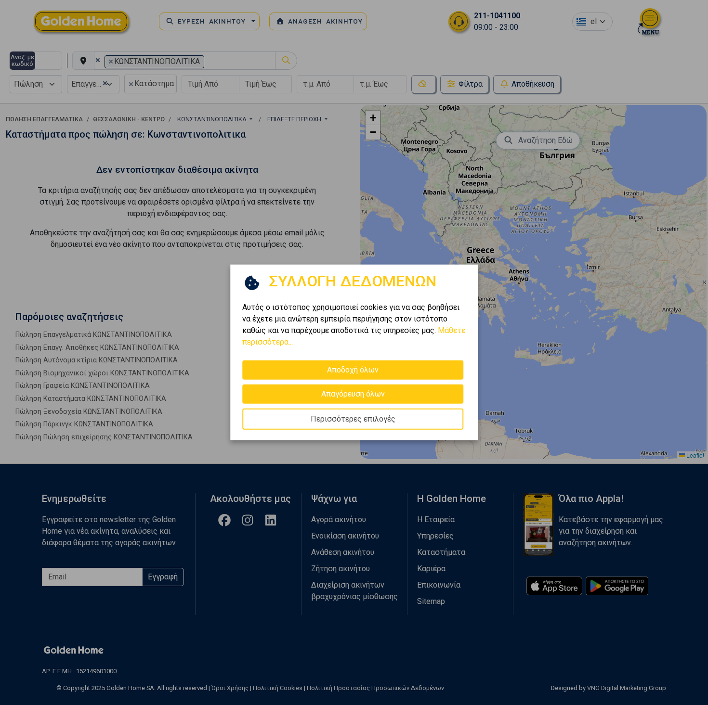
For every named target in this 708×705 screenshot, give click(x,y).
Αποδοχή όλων (353, 369)
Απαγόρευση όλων (353, 393)
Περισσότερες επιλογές (353, 418)
